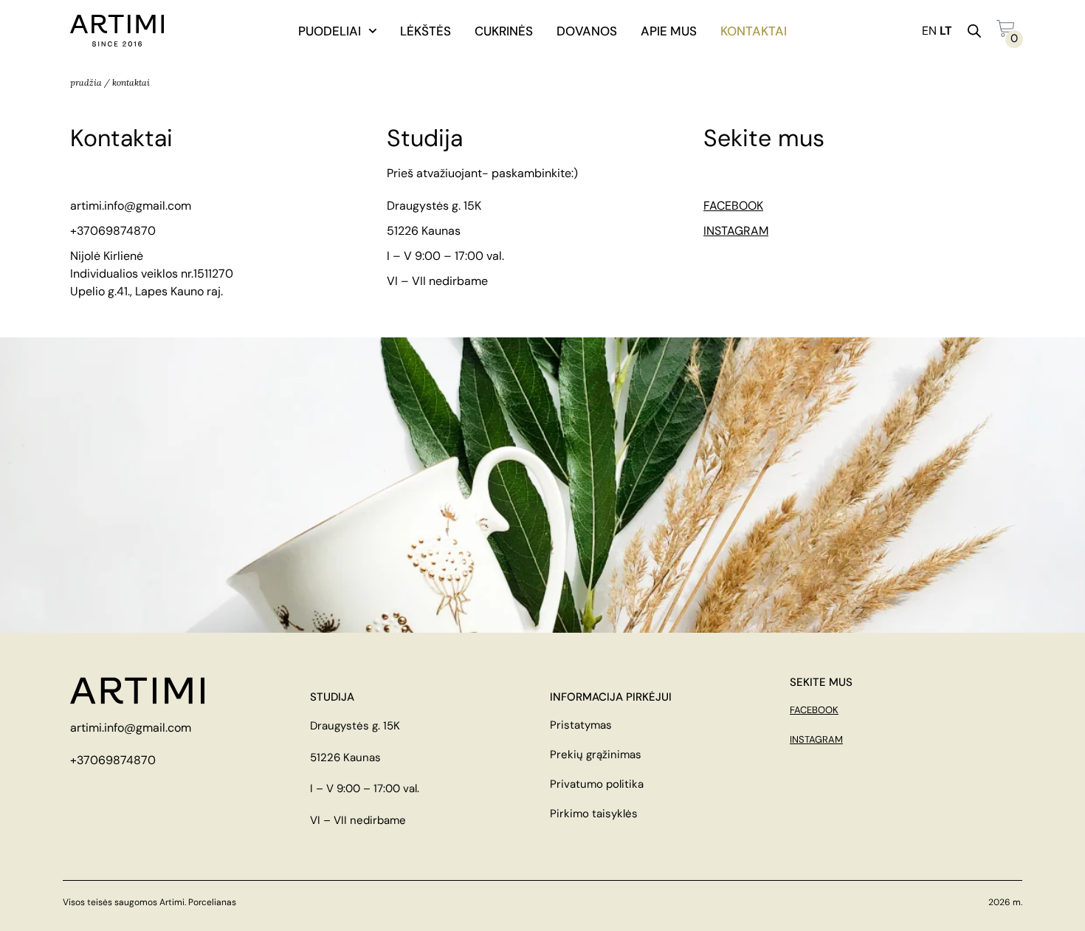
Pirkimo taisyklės (594, 813)
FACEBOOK (733, 205)
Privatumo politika (597, 784)
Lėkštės (425, 31)
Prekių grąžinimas (595, 754)
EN (929, 30)
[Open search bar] (974, 31)
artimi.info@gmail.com (130, 205)
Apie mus (669, 31)
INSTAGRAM (735, 230)
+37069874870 (113, 230)
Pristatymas (581, 725)
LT (946, 30)
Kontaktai (753, 31)
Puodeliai (329, 31)
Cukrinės (504, 31)
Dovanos (587, 31)
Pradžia (86, 82)
